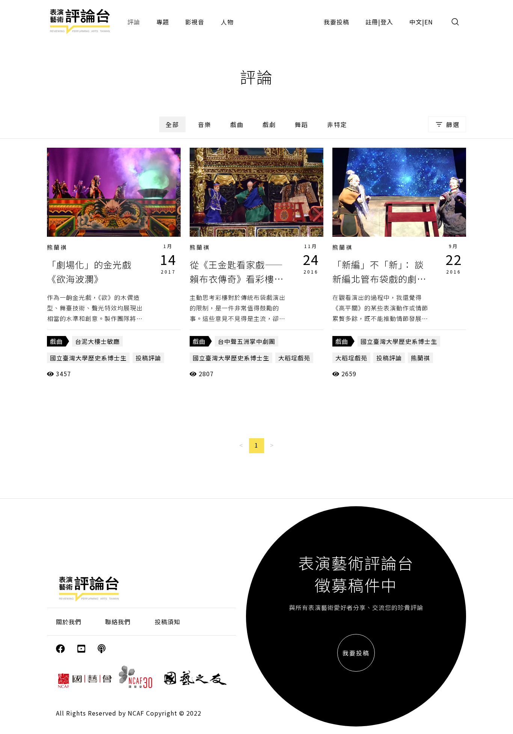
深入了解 (113, 192)
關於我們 (68, 621)
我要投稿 (336, 21)
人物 (227, 21)
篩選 (453, 124)
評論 (133, 21)
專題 (162, 21)
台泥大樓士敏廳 (97, 341)
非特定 (337, 124)
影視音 (194, 21)
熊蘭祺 (57, 247)
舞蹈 (301, 124)
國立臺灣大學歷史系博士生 (88, 357)
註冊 (371, 21)
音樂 (204, 124)
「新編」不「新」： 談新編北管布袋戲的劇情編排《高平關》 (379, 279)
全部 (172, 124)
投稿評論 (148, 357)
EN (428, 21)
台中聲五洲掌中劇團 (246, 341)
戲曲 (237, 124)
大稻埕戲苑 (294, 357)
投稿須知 (167, 621)
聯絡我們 (118, 621)
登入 (386, 21)
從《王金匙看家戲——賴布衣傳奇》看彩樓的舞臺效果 (237, 279)
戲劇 (269, 124)
